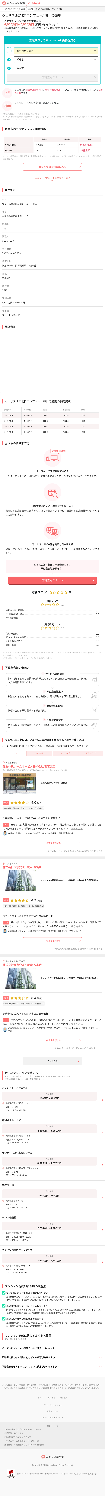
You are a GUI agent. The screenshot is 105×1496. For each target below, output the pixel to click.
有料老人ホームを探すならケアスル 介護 (21, 1441)
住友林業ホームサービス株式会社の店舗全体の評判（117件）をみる (75, 851)
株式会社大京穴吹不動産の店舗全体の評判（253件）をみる (78, 949)
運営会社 (51, 1397)
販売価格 (40, 753)
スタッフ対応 (65, 753)
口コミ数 (14, 754)
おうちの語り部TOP (10, 9)
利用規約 (63, 1397)
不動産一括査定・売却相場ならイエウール (22, 1429)
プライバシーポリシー (52, 1405)
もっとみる (52, 1060)
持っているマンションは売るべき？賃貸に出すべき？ (28, 1348)
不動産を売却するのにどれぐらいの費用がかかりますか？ (30, 1366)
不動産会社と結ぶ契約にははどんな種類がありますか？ (29, 1357)
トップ (40, 1397)
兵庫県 (22, 9)
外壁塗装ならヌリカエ (14, 1433)
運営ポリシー (52, 1411)
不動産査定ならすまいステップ (17, 1437)
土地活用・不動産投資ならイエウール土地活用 (24, 1444)
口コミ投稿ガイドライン (52, 1417)
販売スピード (91, 753)
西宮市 (30, 9)
